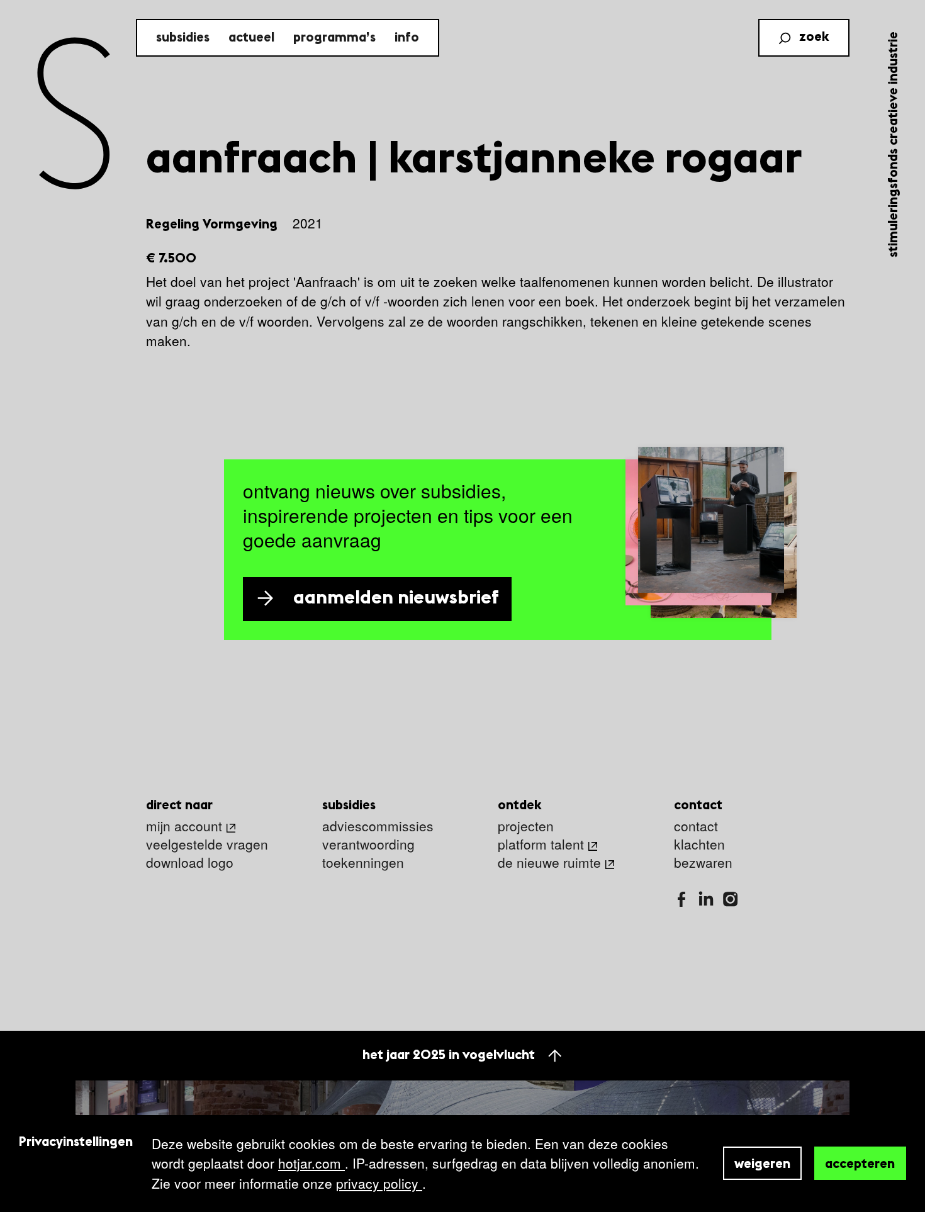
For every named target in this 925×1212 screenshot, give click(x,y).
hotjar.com (311, 1162)
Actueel (251, 38)
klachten (699, 845)
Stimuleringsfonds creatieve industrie (893, 144)
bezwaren (703, 863)
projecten (526, 826)
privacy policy (379, 1183)
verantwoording (368, 845)
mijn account (184, 826)
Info (407, 38)
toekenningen (363, 863)
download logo (189, 863)
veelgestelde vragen (207, 845)
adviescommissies (378, 826)
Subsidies (183, 38)
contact (696, 826)
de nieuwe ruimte (549, 863)
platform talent (541, 845)
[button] (497, 224)
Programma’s (334, 38)
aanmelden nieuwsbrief (396, 599)
